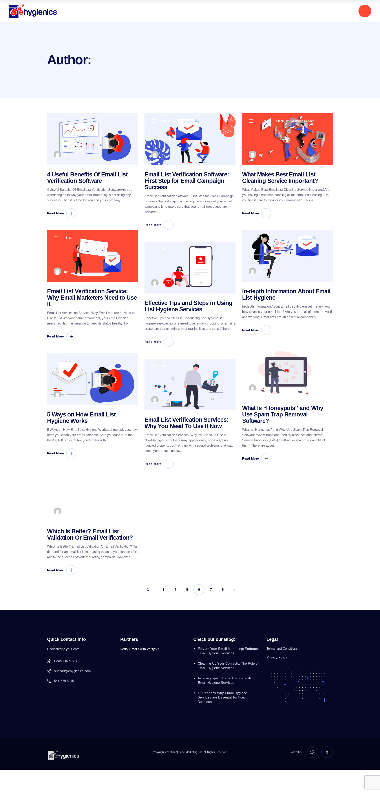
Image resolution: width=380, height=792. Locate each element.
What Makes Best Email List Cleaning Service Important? (280, 177)
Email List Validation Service (295, 121)
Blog (69, 121)
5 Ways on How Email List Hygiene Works (81, 417)
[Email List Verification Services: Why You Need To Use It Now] (189, 384)
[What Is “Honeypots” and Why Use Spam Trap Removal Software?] (287, 373)
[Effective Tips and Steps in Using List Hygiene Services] (189, 267)
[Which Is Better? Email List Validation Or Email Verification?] (92, 496)
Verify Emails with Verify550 (140, 649)
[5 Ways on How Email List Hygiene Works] (92, 379)
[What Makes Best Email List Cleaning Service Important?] (287, 139)
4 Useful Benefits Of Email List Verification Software (87, 177)
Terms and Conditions (282, 648)
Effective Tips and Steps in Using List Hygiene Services (188, 306)
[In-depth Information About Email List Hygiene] (287, 256)
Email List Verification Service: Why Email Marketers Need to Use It (92, 297)
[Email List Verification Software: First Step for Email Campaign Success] (189, 139)
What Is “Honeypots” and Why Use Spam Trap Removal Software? (282, 414)
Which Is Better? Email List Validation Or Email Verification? (90, 534)
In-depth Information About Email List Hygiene (286, 294)
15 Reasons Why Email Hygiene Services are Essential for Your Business (222, 697)
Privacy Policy (277, 657)
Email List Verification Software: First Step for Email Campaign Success (186, 181)
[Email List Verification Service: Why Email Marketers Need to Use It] (92, 256)
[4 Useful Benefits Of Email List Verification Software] (92, 139)
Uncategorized (270, 354)
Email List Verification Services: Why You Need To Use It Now (186, 422)
